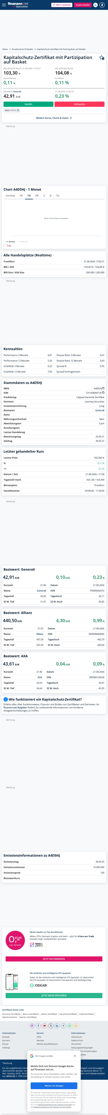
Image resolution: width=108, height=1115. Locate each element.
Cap (9, 245)
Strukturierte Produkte (22, 49)
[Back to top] (100, 1111)
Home (5, 49)
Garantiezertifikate (68, 1014)
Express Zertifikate (28, 1017)
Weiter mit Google (54, 1086)
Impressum (76, 1037)
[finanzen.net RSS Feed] (76, 1026)
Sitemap (6, 1048)
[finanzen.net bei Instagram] (32, 1026)
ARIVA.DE (10, 1076)
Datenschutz (77, 1041)
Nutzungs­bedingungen (82, 1048)
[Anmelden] (102, 5)
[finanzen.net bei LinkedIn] (57, 1026)
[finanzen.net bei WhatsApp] (69, 1026)
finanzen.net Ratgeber (15, 707)
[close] (75, 1056)
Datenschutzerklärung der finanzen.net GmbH (55, 1105)
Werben (40, 1041)
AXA (40, 677)
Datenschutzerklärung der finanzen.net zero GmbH (52, 1107)
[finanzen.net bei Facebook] (38, 1026)
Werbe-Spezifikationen (47, 1044)
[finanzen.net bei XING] (63, 1026)
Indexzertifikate (86, 1014)
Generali (17, 91)
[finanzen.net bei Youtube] (44, 1026)
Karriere (6, 1041)
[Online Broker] (19, 6)
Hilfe (39, 1037)
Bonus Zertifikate (31, 1014)
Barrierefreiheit (78, 1055)
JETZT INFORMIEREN (54, 958)
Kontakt (5, 1037)
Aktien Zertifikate (49, 1014)
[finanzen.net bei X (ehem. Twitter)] (50, 1026)
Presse (5, 1044)
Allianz (39, 634)
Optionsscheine (9, 1017)
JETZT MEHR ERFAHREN (54, 995)
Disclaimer (76, 1044)
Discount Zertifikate (11, 1014)
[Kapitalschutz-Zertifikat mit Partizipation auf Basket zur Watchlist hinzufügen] (101, 57)
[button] (61, 5)
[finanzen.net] (18, 3)
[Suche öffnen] (95, 5)
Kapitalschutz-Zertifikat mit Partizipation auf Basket (61, 49)
